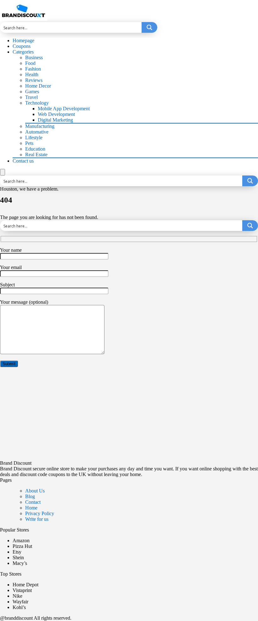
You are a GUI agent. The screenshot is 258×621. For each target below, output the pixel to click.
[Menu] (2, 172)
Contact (33, 502)
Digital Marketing (55, 120)
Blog (30, 496)
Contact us (23, 161)
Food (30, 63)
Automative (36, 132)
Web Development (56, 114)
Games (32, 91)
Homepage (23, 40)
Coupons (22, 46)
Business (34, 57)
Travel (31, 97)
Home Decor (38, 86)
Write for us (36, 519)
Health (31, 74)
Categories (23, 52)
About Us (35, 490)
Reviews (33, 80)
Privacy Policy (39, 513)
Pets (29, 143)
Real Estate (36, 154)
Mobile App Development (64, 108)
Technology (37, 103)
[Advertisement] (129, 416)
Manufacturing (39, 126)
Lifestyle (33, 137)
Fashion (33, 69)
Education (35, 149)
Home (31, 507)
